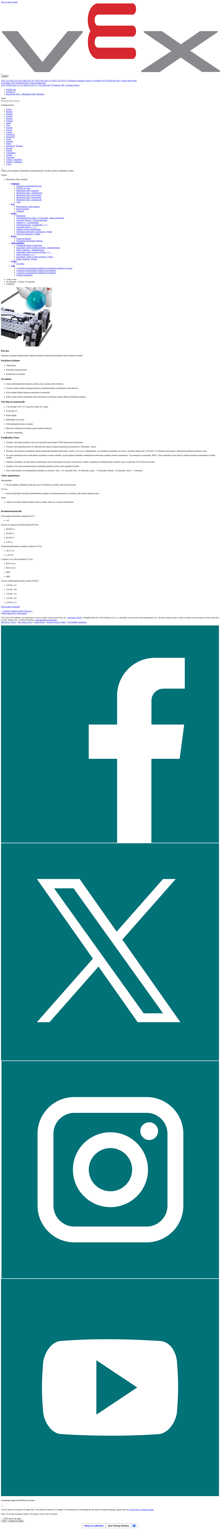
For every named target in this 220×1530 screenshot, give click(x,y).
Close (4, 1521)
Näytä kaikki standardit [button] (10, 607)
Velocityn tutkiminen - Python (28, 234)
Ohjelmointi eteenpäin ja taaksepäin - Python (34, 232)
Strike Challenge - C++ (25, 254)
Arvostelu (20, 264)
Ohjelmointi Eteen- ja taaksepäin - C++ (32, 225)
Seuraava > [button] (29, 611)
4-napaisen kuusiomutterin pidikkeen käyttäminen (36, 270)
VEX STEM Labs (108, 81)
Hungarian (10, 137)
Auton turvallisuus (23, 238)
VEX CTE (56, 81)
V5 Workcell (55, 85)
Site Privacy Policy (8, 622)
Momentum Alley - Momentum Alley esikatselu (25, 94)
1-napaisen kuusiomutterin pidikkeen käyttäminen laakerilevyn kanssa (44, 268)
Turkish (9, 155)
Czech (8, 164)
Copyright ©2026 (74, 618)
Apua (18, 202)
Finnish (9, 150)
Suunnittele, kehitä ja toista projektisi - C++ (33, 252)
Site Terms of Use (25, 622)
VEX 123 (5, 81)
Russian (9, 148)
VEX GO (13, 81)
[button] (110, 842)
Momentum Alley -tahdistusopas (29, 193)
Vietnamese (10, 153)
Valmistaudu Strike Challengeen (29, 245)
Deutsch (9, 114)
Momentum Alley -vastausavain (29, 200)
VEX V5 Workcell (68, 81)
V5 (36, 85)
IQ (29, 85)
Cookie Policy (39, 622)
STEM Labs (11, 89)
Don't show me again (12, 1518)
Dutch (8, 139)
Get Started (96, 81)
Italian (8, 123)
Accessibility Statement (77, 622)
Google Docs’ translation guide (141, 1510)
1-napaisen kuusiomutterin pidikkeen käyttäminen (36, 273)
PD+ (118, 81)
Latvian (9, 132)
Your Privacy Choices (118, 1525)
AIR (62, 85)
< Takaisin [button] (5, 611)
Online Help (132, 81)
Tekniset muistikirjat (24, 275)
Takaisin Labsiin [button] (17, 611)
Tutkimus (20, 211)
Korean (9, 130)
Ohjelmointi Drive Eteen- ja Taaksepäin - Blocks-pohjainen (40, 218)
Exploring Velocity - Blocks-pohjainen (31, 220)
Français (9, 121)
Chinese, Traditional (14, 162)
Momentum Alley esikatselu (27, 190)
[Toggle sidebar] (2, 169)
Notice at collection (94, 1525)
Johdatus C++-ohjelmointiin (27, 222)
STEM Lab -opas (23, 188)
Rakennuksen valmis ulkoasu (28, 206)
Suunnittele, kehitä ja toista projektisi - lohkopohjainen (38, 248)
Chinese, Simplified (14, 160)
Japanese (9, 141)
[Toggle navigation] (2, 74)
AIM (25, 85)
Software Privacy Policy (56, 622)
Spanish (9, 118)
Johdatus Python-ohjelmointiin (28, 229)
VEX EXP (39, 81)
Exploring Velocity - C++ (26, 227)
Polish (8, 144)
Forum (123, 81)
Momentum (21, 216)
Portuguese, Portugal (14, 146)
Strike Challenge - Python (26, 259)
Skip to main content (9, 2)
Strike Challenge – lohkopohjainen (30, 250)
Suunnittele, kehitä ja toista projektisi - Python (34, 257)
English (9, 116)
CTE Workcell (44, 85)
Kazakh (9, 128)
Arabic (9, 109)
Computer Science (84, 81)
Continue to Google (16, 1521)
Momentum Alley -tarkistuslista (28, 197)
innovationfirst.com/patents (46, 620)
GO (21, 85)
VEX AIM (22, 81)
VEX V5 (47, 81)
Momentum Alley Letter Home (28, 195)
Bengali (9, 112)
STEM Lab (10, 92)
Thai (8, 125)
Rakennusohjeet (22, 209)
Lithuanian (10, 134)
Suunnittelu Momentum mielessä (29, 241)
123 (17, 85)
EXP (32, 85)
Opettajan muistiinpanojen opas (29, 186)
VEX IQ (30, 81)
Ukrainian (10, 157)
